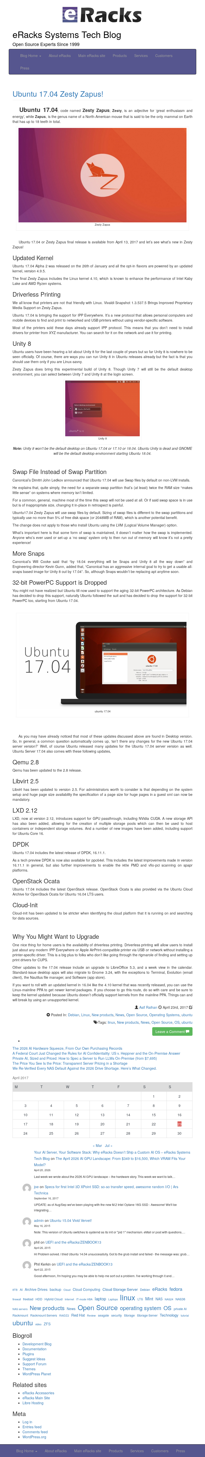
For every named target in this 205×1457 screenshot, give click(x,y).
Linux (85, 1014)
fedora (176, 1289)
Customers (163, 55)
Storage (129, 1315)
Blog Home (29, 55)
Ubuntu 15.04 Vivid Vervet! (71, 1220)
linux (111, 1022)
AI (21, 1290)
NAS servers (20, 1309)
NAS (159, 1299)
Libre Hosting (33, 1402)
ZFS (47, 1324)
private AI (180, 1309)
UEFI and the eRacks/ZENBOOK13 (73, 1242)
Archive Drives (36, 1289)
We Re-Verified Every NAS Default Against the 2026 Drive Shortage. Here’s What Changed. (84, 1068)
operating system (140, 1308)
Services (141, 55)
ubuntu (187, 1014)
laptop (100, 1299)
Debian (73, 1014)
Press (24, 67)
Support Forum (34, 1363)
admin (39, 1220)
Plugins (28, 1353)
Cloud (67, 1290)
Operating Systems (164, 1014)
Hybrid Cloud (53, 1299)
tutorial (185, 1315)
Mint (149, 1299)
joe (36, 1186)
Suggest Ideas (33, 1358)
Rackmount (20, 1315)
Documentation (34, 1348)
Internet (69, 1299)
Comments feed (35, 1431)
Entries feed (32, 1426)
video (38, 1324)
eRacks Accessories (38, 1392)
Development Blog (37, 1343)
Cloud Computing (86, 1289)
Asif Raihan (148, 1007)
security (116, 1315)
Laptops (113, 1299)
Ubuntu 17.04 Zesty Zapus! (57, 93)
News (120, 1014)
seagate (103, 1315)
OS (177, 1022)
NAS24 (169, 1299)
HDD (39, 1299)
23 (180, 1123)
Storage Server (147, 1315)
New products (103, 1014)
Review (91, 1315)
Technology (169, 1315)
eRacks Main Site (36, 1397)
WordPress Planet (36, 1373)
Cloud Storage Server (120, 1289)
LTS (140, 1299)
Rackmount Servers (43, 1315)
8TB (15, 1290)
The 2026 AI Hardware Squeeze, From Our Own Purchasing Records (67, 1048)
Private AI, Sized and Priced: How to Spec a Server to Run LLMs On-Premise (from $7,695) (84, 1058)
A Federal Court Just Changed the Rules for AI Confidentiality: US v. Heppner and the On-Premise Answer (96, 1053)
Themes (29, 1368)
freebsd (28, 1299)
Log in (27, 1421)
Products (120, 55)
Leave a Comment (171, 1031)
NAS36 (180, 1299)
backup (55, 1289)
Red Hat (78, 1315)
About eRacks (60, 55)
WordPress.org (34, 1436)
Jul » (108, 1145)
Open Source (136, 1014)
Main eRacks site (91, 55)
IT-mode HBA (84, 1299)
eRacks (159, 1289)
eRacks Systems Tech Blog (66, 34)
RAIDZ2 (64, 1315)
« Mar (97, 1145)
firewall (16, 1299)
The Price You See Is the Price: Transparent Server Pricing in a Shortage (70, 1063)
